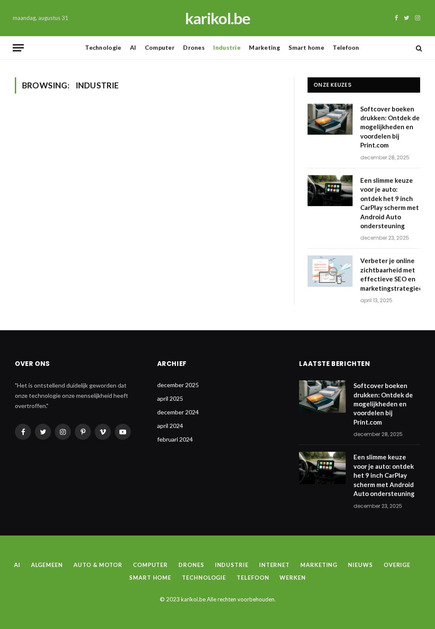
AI (133, 47)
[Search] (418, 47)
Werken (292, 577)
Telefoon (346, 47)
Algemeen (47, 564)
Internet (274, 564)
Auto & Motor (97, 564)
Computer (160, 47)
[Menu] (18, 47)
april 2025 (170, 398)
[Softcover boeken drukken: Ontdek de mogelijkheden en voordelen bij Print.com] (330, 119)
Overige (397, 564)
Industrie (226, 47)
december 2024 (178, 412)
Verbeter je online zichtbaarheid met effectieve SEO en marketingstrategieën (393, 274)
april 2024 (170, 425)
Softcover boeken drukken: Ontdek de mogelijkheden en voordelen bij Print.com (390, 127)
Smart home (306, 47)
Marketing (264, 47)
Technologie (103, 47)
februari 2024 (175, 439)
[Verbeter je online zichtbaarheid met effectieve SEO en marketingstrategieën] (330, 270)
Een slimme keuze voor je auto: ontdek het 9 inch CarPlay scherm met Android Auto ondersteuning (389, 203)
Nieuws (360, 564)
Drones (194, 47)
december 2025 (178, 384)
